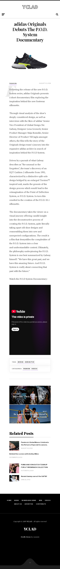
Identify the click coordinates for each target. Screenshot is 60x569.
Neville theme (26, 537)
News (16, 500)
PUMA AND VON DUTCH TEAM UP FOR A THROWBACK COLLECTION (34, 466)
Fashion (26, 368)
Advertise (29, 504)
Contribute (41, 504)
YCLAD (30, 521)
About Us (18, 504)
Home (9, 500)
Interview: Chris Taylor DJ (27, 396)
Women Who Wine (29, 500)
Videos (34, 368)
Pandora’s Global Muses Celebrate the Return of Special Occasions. (35, 443)
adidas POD (29, 362)
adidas (20, 362)
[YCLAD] (30, 7)
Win (40, 500)
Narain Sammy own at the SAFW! (34, 476)
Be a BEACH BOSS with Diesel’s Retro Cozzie (30, 415)
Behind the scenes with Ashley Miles (24, 454)
